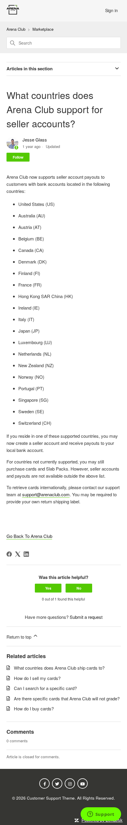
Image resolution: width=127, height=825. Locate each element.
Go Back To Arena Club (29, 536)
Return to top (19, 637)
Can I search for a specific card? (45, 688)
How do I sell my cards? (37, 678)
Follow (18, 157)
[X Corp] (17, 554)
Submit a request (86, 617)
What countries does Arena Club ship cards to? (59, 668)
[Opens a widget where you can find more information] (100, 814)
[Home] (12, 12)
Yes (48, 588)
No (78, 588)
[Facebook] (9, 554)
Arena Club (15, 29)
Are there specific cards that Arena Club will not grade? (67, 698)
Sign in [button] (111, 10)
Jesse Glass (34, 139)
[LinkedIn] (26, 554)
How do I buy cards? (34, 708)
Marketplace (42, 29)
